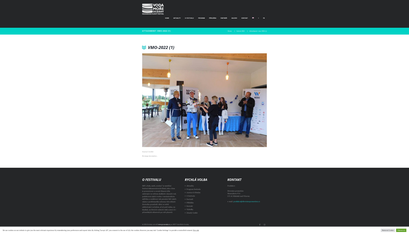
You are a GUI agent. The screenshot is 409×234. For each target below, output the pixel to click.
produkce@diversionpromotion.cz (246, 201)
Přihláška (190, 202)
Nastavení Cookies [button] (388, 230)
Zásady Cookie (192, 213)
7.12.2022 (150, 152)
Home (230, 31)
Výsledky (189, 209)
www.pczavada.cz (164, 224)
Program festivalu (193, 189)
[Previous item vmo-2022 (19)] (173, 100)
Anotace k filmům (193, 192)
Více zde (196, 230)
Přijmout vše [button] (401, 230)
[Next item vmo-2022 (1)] (235, 100)
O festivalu (190, 196)
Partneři (189, 199)
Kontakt (189, 206)
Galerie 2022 (240, 31)
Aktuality (190, 186)
